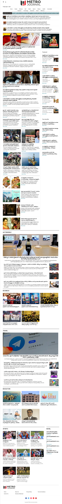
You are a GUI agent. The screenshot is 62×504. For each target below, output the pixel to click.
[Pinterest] (36, 498)
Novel (37, 10)
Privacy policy (29, 491)
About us (17, 491)
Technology (25, 10)
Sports (5, 429)
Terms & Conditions (41, 491)
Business (19, 10)
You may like (45, 119)
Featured (44, 52)
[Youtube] (33, 498)
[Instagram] (31, 498)
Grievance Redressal (19, 493)
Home (5, 491)
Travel (5, 331)
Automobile (7, 232)
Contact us (6, 493)
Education (32, 10)
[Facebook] (26, 498)
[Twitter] (28, 498)
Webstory (42, 10)
